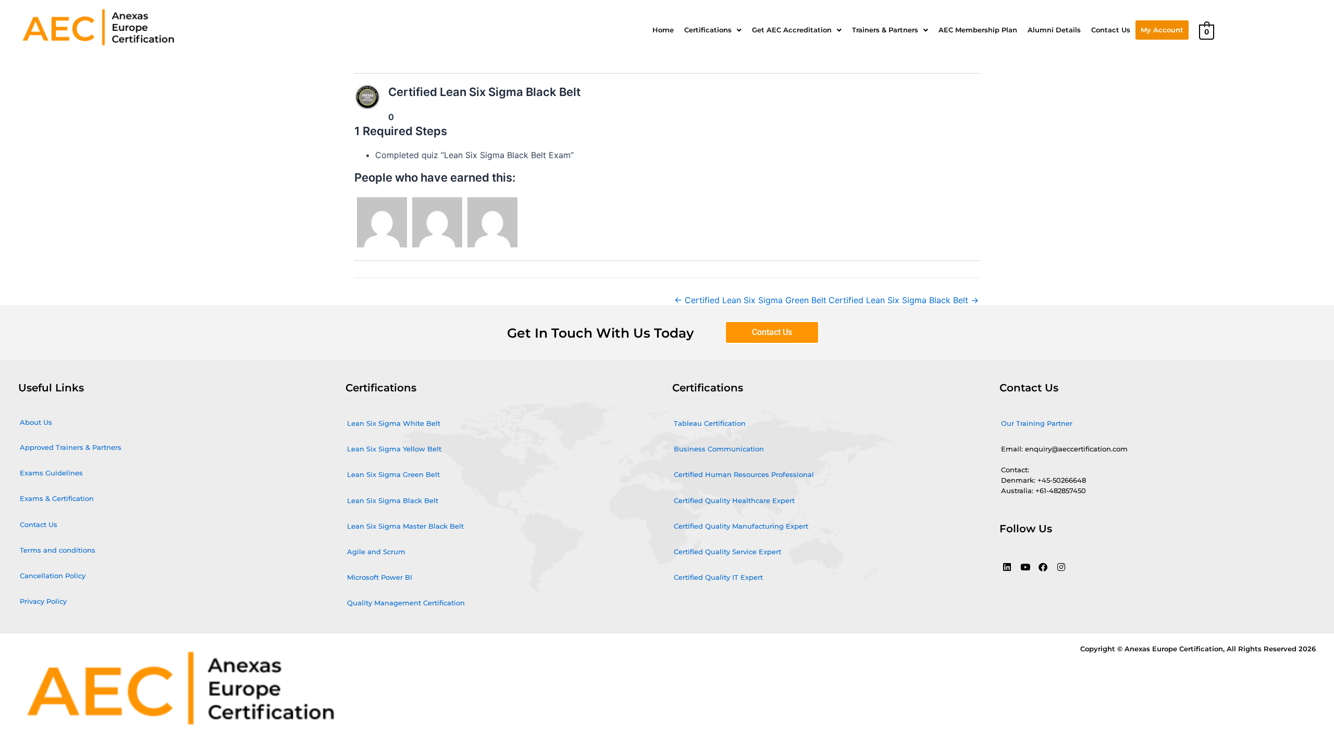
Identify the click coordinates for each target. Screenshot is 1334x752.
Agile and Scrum (376, 551)
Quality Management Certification (406, 603)
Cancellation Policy (52, 575)
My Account (1162, 30)
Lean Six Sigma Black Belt (392, 500)
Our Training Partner (1036, 423)
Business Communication (719, 449)
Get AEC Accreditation (792, 30)
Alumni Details (1054, 30)
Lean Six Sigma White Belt (393, 423)
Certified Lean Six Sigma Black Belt (904, 300)
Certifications (708, 30)
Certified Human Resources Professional (744, 474)
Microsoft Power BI (379, 577)
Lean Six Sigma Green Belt (393, 474)
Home (663, 30)
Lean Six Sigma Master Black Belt (405, 526)
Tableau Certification (710, 423)
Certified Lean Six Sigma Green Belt (750, 300)
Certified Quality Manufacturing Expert (741, 526)
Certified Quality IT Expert (718, 577)
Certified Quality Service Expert (727, 551)
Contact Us (1110, 30)
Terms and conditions (57, 550)
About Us (36, 422)
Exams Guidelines (51, 473)
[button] (713, 30)
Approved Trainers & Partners (70, 447)
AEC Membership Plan (977, 30)
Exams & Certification (57, 498)
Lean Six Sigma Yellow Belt (394, 449)
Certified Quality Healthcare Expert (734, 500)
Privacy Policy (43, 601)
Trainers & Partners (885, 30)
